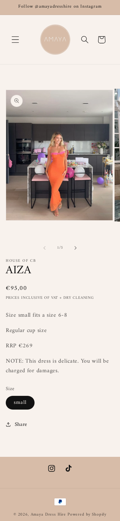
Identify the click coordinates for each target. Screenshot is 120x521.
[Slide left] (44, 248)
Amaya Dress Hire (48, 514)
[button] (15, 39)
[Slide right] (75, 248)
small (20, 402)
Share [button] (21, 424)
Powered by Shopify (87, 514)
